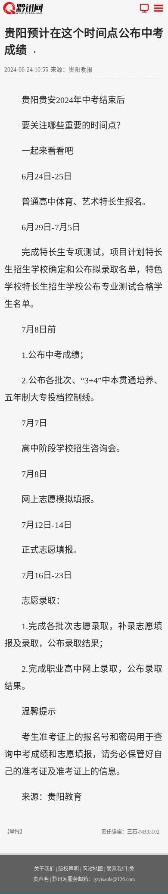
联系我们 (116, 869)
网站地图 (92, 869)
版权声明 (68, 869)
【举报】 (14, 832)
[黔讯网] (25, 8)
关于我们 (44, 869)
